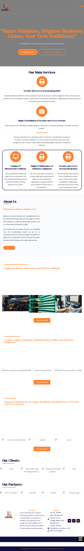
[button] (4, 304)
